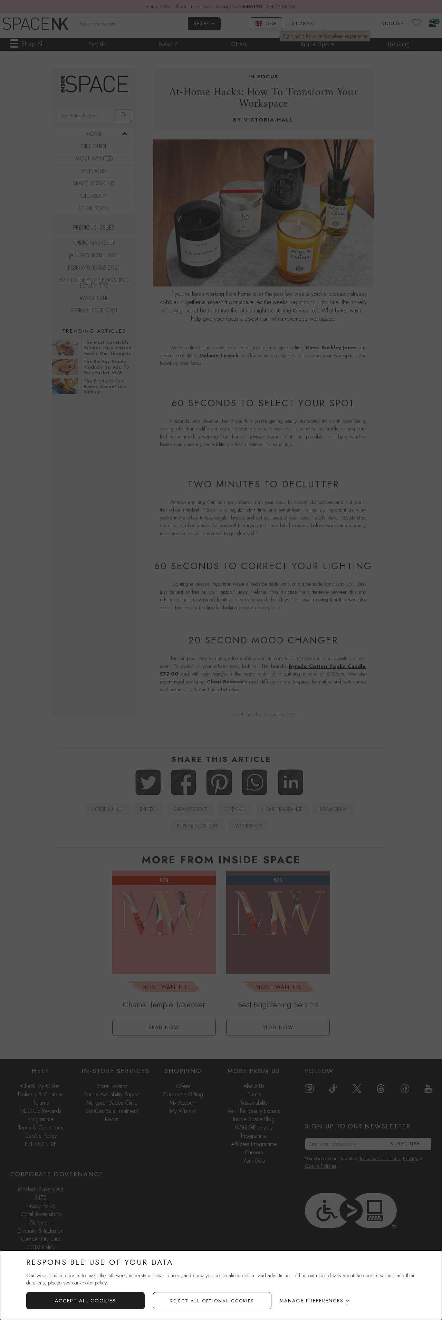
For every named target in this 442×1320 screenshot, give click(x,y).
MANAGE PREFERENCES (312, 1300)
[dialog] (221, 1285)
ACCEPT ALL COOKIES (85, 1300)
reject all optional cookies (212, 1301)
